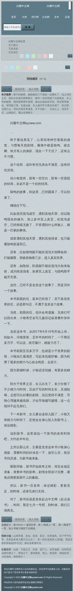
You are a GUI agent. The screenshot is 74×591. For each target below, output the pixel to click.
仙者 (15, 549)
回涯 (35, 535)
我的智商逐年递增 (23, 101)
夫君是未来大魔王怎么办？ (20, 539)
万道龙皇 (13, 48)
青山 (44, 553)
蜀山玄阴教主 (25, 112)
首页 (13, 16)
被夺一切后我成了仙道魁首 (49, 98)
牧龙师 (53, 553)
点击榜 (45, 16)
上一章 (7, 89)
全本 (56, 16)
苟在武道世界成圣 (23, 109)
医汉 (42, 535)
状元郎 (65, 105)
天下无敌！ (41, 109)
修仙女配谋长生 (32, 543)
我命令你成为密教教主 (21, 98)
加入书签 (33, 89)
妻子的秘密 (19, 94)
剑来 (35, 549)
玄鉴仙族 (25, 105)
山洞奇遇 (18, 535)
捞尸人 (43, 549)
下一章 (46, 89)
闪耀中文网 (22, 6)
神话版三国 (12, 105)
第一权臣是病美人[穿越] (50, 539)
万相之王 (25, 549)
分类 (24, 16)
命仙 (27, 535)
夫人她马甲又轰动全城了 (46, 105)
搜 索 (27, 27)
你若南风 (52, 535)
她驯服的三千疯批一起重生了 (43, 94)
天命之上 (54, 109)
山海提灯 (11, 112)
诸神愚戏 (35, 553)
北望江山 (6, 109)
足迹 (67, 16)
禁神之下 (23, 553)
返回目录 (19, 89)
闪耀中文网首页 (16, 41)
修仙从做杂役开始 (44, 101)
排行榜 (35, 16)
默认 (70, 55)
